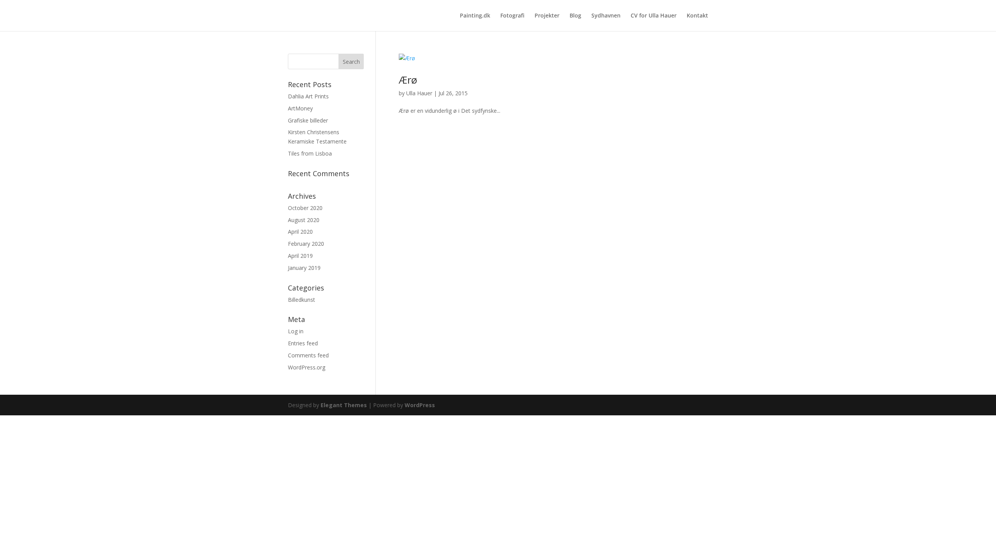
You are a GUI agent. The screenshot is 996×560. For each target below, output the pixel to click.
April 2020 (300, 231)
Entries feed (303, 343)
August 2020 (303, 220)
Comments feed (308, 355)
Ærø (408, 80)
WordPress (420, 405)
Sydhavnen (606, 16)
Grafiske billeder (308, 120)
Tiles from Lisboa (310, 153)
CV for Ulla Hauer (654, 16)
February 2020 (306, 243)
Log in (295, 331)
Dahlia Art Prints (308, 96)
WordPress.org (306, 367)
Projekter (547, 16)
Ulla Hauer (419, 93)
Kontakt (697, 16)
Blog (575, 16)
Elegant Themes (344, 405)
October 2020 (305, 208)
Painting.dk (475, 16)
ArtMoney (300, 108)
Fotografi (512, 16)
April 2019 (300, 255)
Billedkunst (301, 299)
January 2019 (304, 267)
